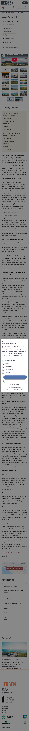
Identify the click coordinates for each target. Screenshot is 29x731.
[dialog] (14, 365)
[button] (14, 384)
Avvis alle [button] (15, 381)
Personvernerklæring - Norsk (14, 387)
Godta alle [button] (15, 377)
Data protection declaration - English (14, 389)
